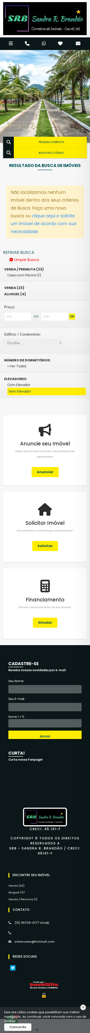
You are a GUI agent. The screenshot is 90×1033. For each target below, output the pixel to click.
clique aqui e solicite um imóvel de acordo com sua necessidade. (43, 224)
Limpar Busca (26, 259)
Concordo (17, 1027)
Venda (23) (14, 287)
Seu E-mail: (16, 699)
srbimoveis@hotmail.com (35, 942)
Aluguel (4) (15, 294)
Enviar (45, 736)
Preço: (9, 307)
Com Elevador (19, 384)
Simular (45, 622)
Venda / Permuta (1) (22, 899)
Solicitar (45, 545)
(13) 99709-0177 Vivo (30, 923)
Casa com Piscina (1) (24, 275)
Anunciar (45, 472)
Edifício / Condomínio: (22, 334)
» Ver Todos (16, 366)
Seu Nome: (16, 681)
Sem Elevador (20, 391)
